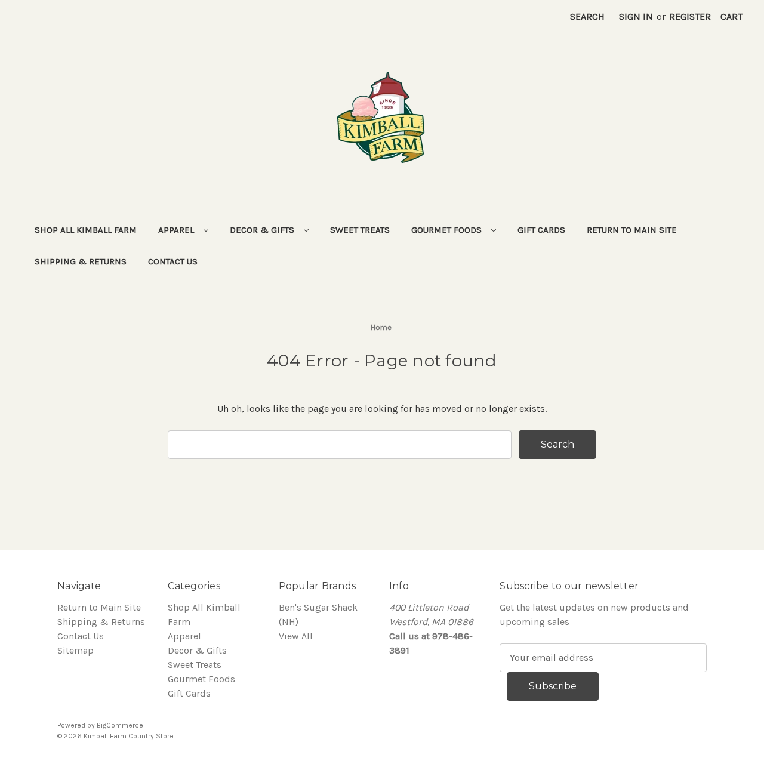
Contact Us (173, 261)
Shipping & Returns (81, 261)
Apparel (177, 229)
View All (296, 636)
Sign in (636, 16)
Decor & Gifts (263, 229)
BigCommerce (120, 725)
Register (690, 16)
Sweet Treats (360, 229)
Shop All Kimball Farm (86, 229)
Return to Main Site (632, 229)
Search (587, 16)
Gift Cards (541, 229)
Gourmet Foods (447, 229)
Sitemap (75, 650)
